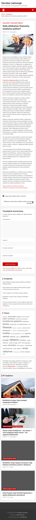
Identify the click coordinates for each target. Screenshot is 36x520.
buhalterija (9, 186)
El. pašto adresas (8, 248)
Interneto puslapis (8, 255)
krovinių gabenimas (16, 333)
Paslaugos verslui (16, 23)
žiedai (4, 354)
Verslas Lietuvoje (11, 3)
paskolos (25, 336)
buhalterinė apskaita (17, 186)
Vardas (5, 240)
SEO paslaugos (26, 343)
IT (11, 330)
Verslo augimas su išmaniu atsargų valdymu (15, 293)
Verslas (20, 426)
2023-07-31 (6, 32)
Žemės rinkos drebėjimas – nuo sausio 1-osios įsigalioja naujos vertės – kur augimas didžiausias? (17, 433)
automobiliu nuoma (14, 316)
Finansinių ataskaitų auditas (10, 80)
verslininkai (28, 345)
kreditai (6, 333)
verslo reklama (17, 348)
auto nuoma (25, 316)
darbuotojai (13, 324)
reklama (14, 339)
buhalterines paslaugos (9, 187)
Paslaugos (6, 23)
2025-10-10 (6, 497)
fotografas (14, 328)
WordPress (23, 517)
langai (22, 333)
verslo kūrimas (7, 348)
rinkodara (22, 340)
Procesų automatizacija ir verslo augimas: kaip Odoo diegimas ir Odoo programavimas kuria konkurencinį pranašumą (18, 304)
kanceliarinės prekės (22, 330)
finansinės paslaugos (22, 187)
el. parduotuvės (22, 324)
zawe (11, 467)
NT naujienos (8, 376)
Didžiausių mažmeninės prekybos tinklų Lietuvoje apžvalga (18, 202)
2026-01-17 (6, 437)
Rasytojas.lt (13, 32)
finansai (7, 327)
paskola (18, 336)
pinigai (6, 340)
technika (12, 345)
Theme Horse (20, 515)
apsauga (5, 316)
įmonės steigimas (25, 352)
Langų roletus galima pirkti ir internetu (15, 196)
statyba (5, 345)
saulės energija (13, 343)
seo (19, 343)
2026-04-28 (6, 404)
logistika (28, 333)
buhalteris (25, 321)
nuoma (12, 337)
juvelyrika (15, 330)
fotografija (19, 328)
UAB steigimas (20, 345)
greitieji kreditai (26, 328)
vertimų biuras (16, 352)
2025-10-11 (6, 467)
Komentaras (7, 219)
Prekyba (20, 396)
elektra (29, 324)
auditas (25, 73)
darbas (6, 324)
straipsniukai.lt (11, 366)
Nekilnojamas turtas (9, 396)
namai (6, 336)
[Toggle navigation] (3, 10)
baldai (5, 319)
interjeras (6, 330)
